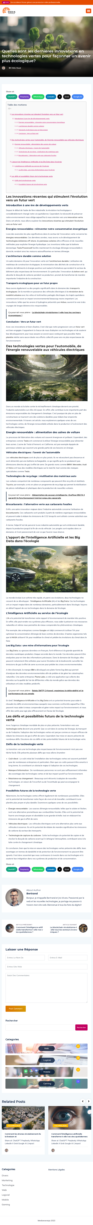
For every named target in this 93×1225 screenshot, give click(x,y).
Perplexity (24, 102)
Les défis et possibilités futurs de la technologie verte (32, 181)
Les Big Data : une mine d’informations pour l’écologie (37, 175)
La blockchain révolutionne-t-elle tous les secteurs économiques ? (63, 934)
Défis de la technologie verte (25, 185)
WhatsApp (38, 102)
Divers (5, 1180)
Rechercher (11, 1025)
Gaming (6, 1209)
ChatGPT (12, 102)
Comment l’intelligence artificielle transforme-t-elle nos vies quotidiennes (69, 1140)
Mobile (5, 1204)
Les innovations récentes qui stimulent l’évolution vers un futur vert (37, 119)
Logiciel (6, 1200)
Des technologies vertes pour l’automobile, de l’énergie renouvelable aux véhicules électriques (48, 145)
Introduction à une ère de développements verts (32, 124)
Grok (67, 102)
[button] (88, 16)
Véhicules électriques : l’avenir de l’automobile (34, 153)
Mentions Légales (56, 1174)
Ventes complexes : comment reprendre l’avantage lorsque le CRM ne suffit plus (30, 6)
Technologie (14, 1131)
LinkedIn (50, 102)
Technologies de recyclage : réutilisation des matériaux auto (38, 157)
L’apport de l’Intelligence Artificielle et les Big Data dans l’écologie (37, 167)
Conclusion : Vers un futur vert (28, 138)
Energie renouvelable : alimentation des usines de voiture (35, 149)
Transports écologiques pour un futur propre (33, 135)
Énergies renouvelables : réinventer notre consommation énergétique (42, 127)
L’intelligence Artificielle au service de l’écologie (32, 171)
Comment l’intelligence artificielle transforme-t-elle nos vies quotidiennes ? (29, 934)
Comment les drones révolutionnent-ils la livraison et (23, 1140)
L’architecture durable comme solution (31, 131)
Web (4, 1195)
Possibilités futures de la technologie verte (33, 189)
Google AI (78, 102)
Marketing (7, 1185)
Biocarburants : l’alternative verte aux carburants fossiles (37, 160)
